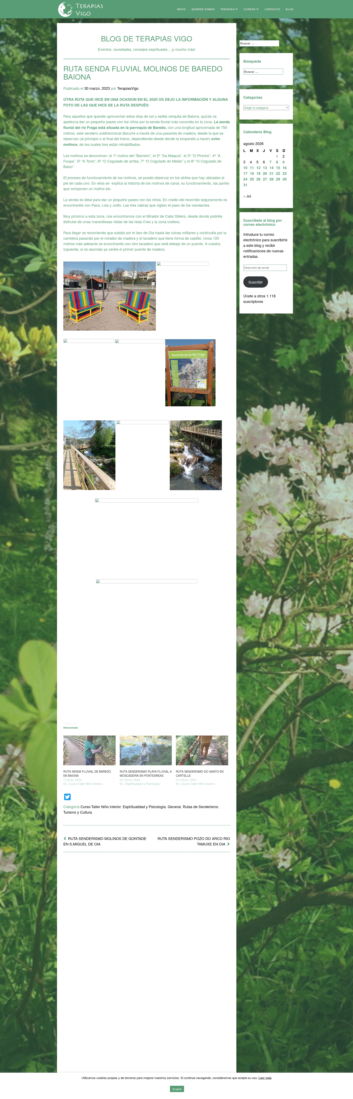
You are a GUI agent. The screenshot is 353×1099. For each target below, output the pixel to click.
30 (285, 179)
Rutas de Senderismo (200, 806)
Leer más (264, 1078)
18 (252, 173)
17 (245, 173)
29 (278, 179)
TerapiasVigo (128, 88)
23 (285, 173)
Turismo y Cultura (77, 812)
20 (265, 173)
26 (258, 179)
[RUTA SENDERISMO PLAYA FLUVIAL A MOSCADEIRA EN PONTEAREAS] (146, 750)
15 (278, 167)
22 (278, 173)
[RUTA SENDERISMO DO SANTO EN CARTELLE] (202, 750)
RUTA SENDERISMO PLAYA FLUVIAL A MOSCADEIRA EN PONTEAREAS (146, 773)
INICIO (181, 9)
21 (271, 173)
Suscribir (255, 282)
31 (245, 184)
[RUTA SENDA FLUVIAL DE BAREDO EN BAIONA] (89, 750)
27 (265, 179)
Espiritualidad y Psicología (144, 806)
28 (271, 179)
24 (245, 179)
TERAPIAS (227, 9)
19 (258, 173)
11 (252, 167)
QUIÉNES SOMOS (203, 9)
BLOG (290, 9)
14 (271, 167)
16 (285, 167)
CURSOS (250, 9)
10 (245, 167)
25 (252, 179)
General (174, 806)
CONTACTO (272, 9)
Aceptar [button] (177, 1089)
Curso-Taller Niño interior (100, 806)
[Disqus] (146, 909)
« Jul (247, 195)
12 (258, 167)
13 (265, 167)
